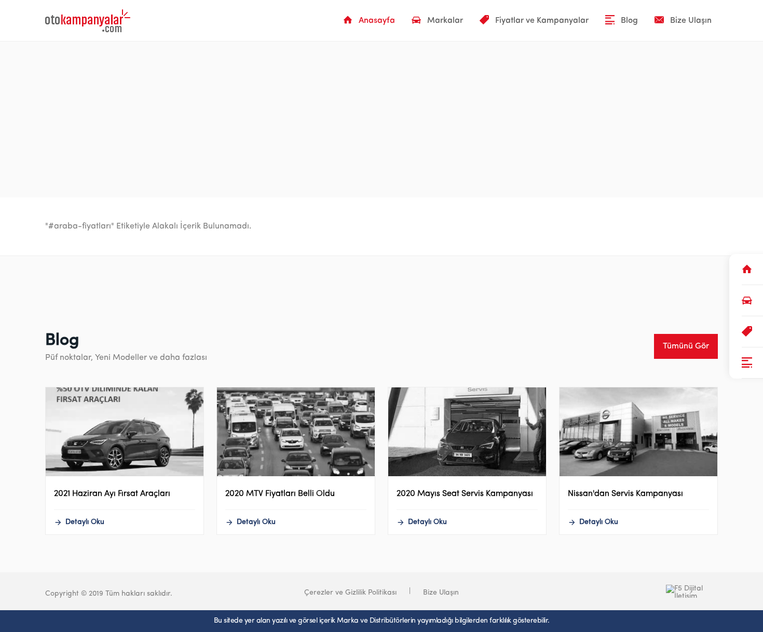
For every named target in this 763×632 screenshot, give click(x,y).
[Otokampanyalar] (87, 20)
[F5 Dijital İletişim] (640, 591)
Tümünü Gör (686, 346)
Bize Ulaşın (441, 593)
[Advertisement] (381, 119)
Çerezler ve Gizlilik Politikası (350, 593)
